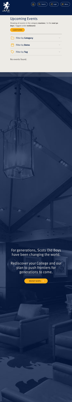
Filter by (24, 38)
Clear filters (17, 30)
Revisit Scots (35, 281)
